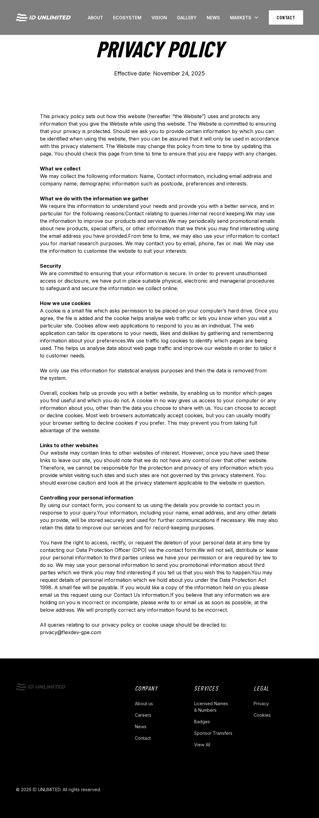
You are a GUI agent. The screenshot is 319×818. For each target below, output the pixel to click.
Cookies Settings (162, 789)
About (95, 17)
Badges (202, 721)
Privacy (261, 703)
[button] (244, 17)
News (213, 17)
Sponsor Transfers (213, 733)
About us (144, 703)
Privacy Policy (122, 789)
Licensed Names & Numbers (211, 707)
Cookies (262, 715)
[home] (43, 18)
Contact (286, 17)
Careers (143, 715)
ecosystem (127, 17)
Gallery (187, 17)
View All (202, 744)
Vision (159, 17)
